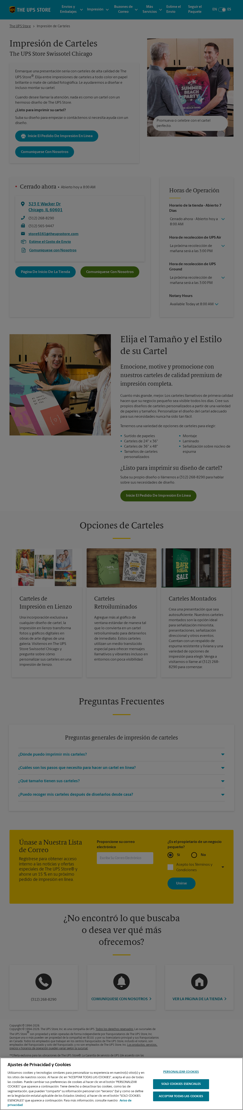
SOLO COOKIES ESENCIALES (181, 1084)
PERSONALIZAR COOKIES (181, 1072)
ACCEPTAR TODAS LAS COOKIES (181, 1096)
